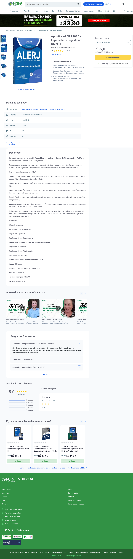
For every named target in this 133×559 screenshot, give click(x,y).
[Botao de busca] (78, 4)
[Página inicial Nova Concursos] (8, 480)
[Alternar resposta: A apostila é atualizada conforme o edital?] (79, 367)
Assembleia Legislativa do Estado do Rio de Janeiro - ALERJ (42, 109)
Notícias (71, 497)
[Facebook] (23, 479)
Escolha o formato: (102, 38)
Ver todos (46, 373)
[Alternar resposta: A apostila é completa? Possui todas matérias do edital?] (79, 343)
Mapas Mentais (89, 11)
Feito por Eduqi (117, 552)
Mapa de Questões (104, 11)
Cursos (36, 11)
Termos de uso (57, 556)
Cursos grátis (73, 493)
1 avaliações (67, 51)
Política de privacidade (73, 556)
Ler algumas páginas (27, 89)
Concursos (14, 11)
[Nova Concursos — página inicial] (15, 4)
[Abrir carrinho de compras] (123, 4)
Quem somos (6, 489)
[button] (81, 293)
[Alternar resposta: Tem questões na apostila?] (79, 359)
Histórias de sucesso (76, 504)
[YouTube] (31, 479)
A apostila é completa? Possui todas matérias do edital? (33, 344)
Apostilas (27, 11)
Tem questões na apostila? (22, 360)
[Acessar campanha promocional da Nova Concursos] (66, 20)
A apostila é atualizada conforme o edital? (28, 367)
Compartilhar (57, 54)
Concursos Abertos (73, 11)
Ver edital (13, 143)
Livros (46, 11)
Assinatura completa (95, 4)
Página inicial (10, 30)
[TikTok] (19, 479)
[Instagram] (27, 479)
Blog (69, 489)
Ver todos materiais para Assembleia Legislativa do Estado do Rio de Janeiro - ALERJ (52, 468)
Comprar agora (114, 57)
